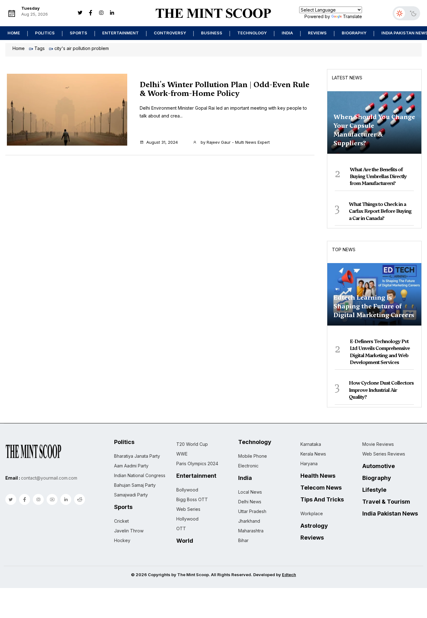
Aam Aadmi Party (131, 465)
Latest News (347, 77)
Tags (39, 48)
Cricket (121, 521)
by (234, 142)
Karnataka (310, 444)
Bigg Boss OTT (192, 499)
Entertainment (120, 32)
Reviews (317, 32)
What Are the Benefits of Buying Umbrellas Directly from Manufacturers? (378, 176)
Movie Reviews (378, 444)
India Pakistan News (390, 513)
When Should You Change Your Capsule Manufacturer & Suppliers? (374, 129)
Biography (354, 32)
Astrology (314, 526)
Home (14, 32)
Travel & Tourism (386, 502)
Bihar (243, 540)
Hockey (122, 540)
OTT (181, 528)
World (184, 541)
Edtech (289, 574)
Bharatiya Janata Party (137, 456)
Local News (250, 492)
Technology (252, 32)
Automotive (378, 466)
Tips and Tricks (322, 499)
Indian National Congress (139, 475)
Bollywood (187, 489)
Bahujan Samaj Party (135, 485)
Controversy (170, 32)
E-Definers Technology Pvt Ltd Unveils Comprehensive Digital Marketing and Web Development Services (380, 352)
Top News (343, 249)
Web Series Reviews (383, 453)
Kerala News (313, 453)
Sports (78, 32)
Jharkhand (249, 521)
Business (211, 32)
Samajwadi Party (131, 494)
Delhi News (249, 501)
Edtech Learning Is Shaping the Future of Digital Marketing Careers (374, 306)
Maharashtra (251, 530)
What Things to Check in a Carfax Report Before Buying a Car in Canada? (380, 211)
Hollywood (187, 518)
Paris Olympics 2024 (197, 463)
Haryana (309, 463)
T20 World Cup (192, 444)
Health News (317, 476)
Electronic (248, 465)
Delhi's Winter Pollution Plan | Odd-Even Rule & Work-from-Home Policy (224, 89)
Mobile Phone (252, 456)
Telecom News (321, 488)
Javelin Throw (128, 530)
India (287, 32)
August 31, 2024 (162, 142)
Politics (45, 32)
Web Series (188, 509)
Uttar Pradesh (252, 511)
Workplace (311, 513)
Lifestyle (374, 490)
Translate (352, 16)
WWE (182, 453)
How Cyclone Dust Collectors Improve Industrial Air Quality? (381, 390)
